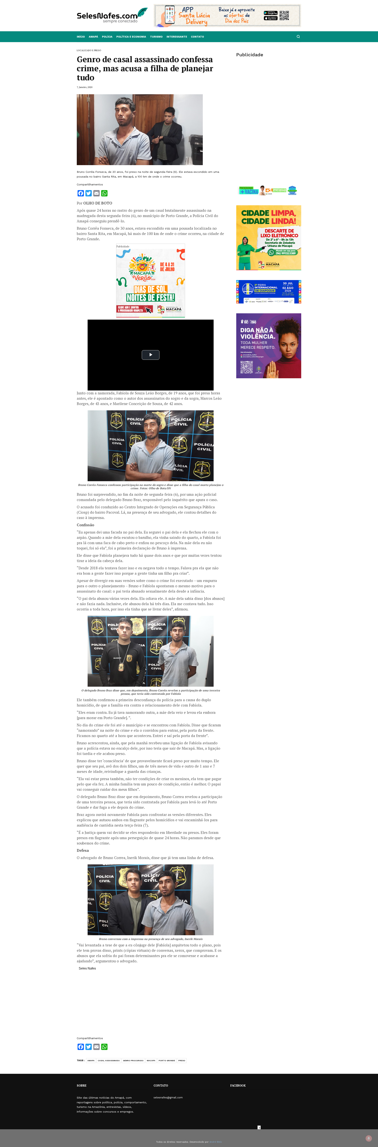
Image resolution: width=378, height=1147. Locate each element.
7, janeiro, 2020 (84, 87)
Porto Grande (167, 1060)
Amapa (90, 1060)
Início (81, 36)
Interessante (177, 36)
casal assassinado (109, 1060)
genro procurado (133, 1060)
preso (181, 1060)
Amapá (93, 36)
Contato (197, 36)
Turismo (156, 36)
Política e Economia (131, 36)
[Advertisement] (150, 1005)
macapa (151, 1060)
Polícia (107, 36)
